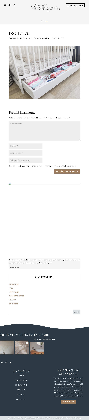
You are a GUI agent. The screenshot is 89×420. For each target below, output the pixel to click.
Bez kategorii (14, 284)
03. (16, 385)
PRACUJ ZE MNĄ (75, 5)
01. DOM (21, 375)
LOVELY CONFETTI (74, 417)
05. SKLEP (21, 394)
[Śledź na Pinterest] (9, 5)
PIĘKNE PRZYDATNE (16, 296)
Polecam (12, 300)
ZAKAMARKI (13, 303)
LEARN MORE (14, 267)
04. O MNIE (21, 390)
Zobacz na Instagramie (46, 339)
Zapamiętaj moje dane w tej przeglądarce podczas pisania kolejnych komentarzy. (44, 166)
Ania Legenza (32, 38)
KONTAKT (22, 399)
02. (16, 380)
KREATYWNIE (14, 292)
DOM (11, 288)
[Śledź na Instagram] (5, 5)
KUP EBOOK (68, 402)
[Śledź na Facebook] (14, 5)
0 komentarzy (57, 38)
